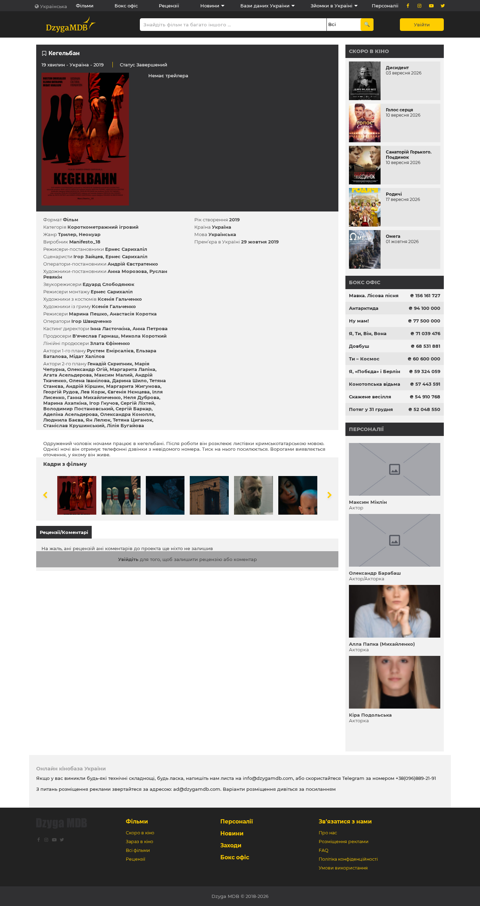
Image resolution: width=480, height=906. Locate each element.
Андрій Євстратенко (133, 264)
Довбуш (359, 346)
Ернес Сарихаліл (126, 249)
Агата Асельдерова (67, 375)
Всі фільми (138, 850)
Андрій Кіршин (85, 386)
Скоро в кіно (369, 51)
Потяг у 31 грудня (371, 409)
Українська (53, 6)
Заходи (230, 845)
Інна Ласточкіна (110, 328)
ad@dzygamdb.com (196, 789)
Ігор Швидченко (91, 321)
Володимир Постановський (78, 408)
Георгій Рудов (60, 392)
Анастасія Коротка (133, 314)
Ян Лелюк (98, 420)
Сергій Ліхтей (137, 403)
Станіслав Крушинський (73, 425)
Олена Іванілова (89, 380)
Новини (209, 5)
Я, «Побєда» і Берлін (374, 371)
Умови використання (343, 868)
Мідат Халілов (87, 356)
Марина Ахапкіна (65, 403)
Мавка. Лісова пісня (373, 295)
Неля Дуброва (141, 397)
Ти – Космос (364, 358)
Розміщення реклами (344, 841)
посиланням (321, 789)
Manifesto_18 (84, 242)
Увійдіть (128, 559)
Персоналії (385, 5)
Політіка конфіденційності (348, 859)
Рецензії (169, 5)
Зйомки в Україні (331, 5)
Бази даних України (265, 5)
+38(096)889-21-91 (416, 778)
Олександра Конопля (127, 414)
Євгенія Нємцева (129, 392)
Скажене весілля (370, 396)
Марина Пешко (88, 314)
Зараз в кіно (139, 841)
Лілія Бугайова (125, 425)
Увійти (422, 24)
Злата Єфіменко (110, 343)
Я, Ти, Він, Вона (368, 333)
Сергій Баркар (133, 408)
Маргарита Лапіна (132, 369)
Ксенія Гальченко (120, 299)
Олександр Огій (87, 369)
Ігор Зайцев (88, 256)
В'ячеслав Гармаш (95, 336)
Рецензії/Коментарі (64, 532)
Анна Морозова (127, 271)
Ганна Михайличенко (94, 397)
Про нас (328, 832)
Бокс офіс (126, 5)
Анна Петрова (150, 328)
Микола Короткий (144, 336)
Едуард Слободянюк (108, 284)
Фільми (84, 5)
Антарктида (363, 308)
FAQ (323, 850)
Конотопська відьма (374, 384)
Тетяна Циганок (132, 420)
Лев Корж (92, 392)
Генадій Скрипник (109, 363)
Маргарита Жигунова (133, 386)
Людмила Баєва (63, 420)
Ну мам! (359, 321)
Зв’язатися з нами (345, 821)
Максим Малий (113, 375)
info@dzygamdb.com (267, 778)
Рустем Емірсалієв (110, 350)
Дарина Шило (129, 380)
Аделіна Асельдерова (70, 414)
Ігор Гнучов (103, 403)
